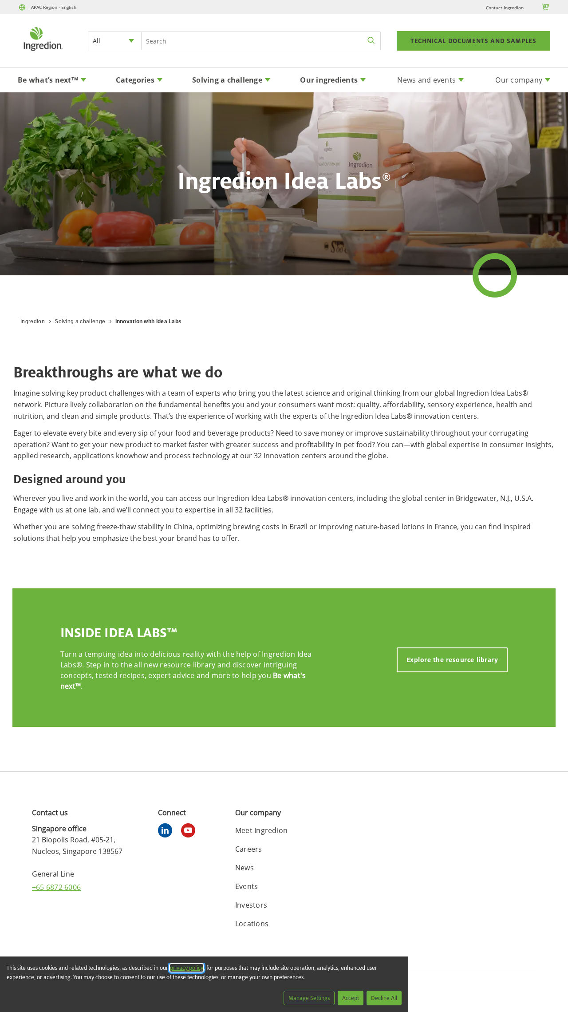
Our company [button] (518, 80)
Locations (251, 924)
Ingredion (32, 321)
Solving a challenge (80, 321)
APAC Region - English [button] (53, 7)
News (244, 868)
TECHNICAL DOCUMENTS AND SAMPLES (473, 41)
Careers (248, 849)
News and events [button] (426, 80)
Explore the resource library (452, 659)
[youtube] (190, 831)
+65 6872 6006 (56, 887)
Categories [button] (135, 80)
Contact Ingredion (505, 7)
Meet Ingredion (261, 830)
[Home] (42, 52)
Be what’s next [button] (48, 80)
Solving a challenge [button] (227, 80)
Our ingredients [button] (329, 80)
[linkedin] (167, 831)
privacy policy (186, 968)
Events (246, 886)
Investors (251, 905)
